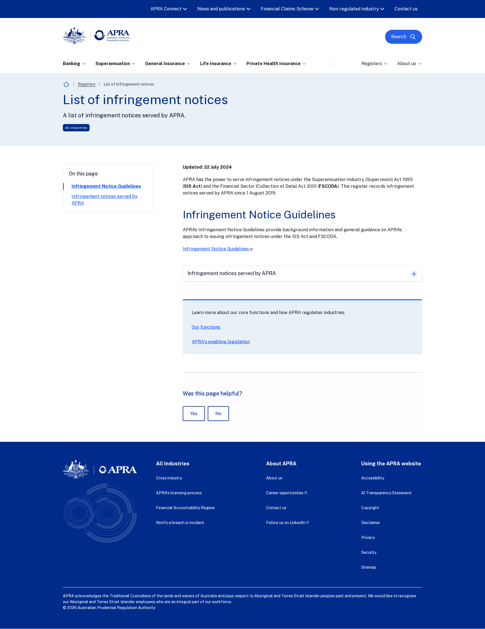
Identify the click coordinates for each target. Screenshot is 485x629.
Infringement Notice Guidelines (106, 186)
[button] (74, 65)
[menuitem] (74, 62)
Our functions (206, 327)
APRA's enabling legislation (221, 341)
